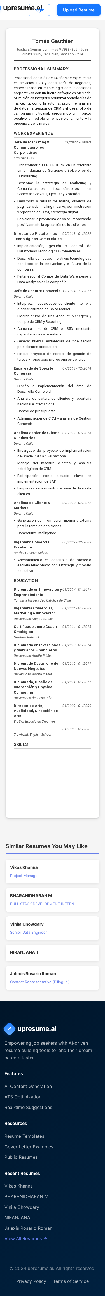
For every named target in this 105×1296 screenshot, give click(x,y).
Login (39, 10)
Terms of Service (71, 1281)
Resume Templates (24, 1136)
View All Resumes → (25, 1238)
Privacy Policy (31, 1281)
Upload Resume (79, 10)
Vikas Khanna (18, 1186)
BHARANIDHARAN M (26, 1196)
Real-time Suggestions (28, 1107)
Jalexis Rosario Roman (28, 1228)
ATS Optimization (22, 1096)
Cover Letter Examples (28, 1147)
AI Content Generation (28, 1086)
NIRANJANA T (19, 1217)
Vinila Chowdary (21, 1207)
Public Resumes (21, 1157)
